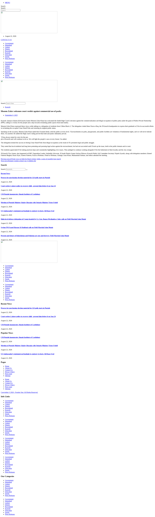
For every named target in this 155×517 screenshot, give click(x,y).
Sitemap (7, 376)
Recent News (5, 173)
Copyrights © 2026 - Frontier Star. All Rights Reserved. (19, 392)
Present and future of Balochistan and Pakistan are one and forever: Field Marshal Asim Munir (35, 236)
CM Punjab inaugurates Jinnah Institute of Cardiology (20, 194)
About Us (8, 368)
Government (9, 43)
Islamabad (8, 45)
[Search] (26, 169)
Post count (8, 374)
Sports (7, 57)
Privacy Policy (10, 372)
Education (8, 55)
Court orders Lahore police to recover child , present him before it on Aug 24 (28, 186)
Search (3, 6)
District (7, 49)
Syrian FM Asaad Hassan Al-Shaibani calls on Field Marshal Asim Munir (27, 227)
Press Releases (10, 58)
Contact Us (9, 370)
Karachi (7, 53)
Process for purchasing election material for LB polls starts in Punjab (25, 178)
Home (7, 366)
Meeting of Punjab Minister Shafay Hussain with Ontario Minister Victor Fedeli (29, 202)
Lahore (7, 47)
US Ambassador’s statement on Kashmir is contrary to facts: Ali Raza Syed (27, 211)
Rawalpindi (9, 51)
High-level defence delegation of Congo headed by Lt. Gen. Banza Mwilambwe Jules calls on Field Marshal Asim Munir (43, 219)
